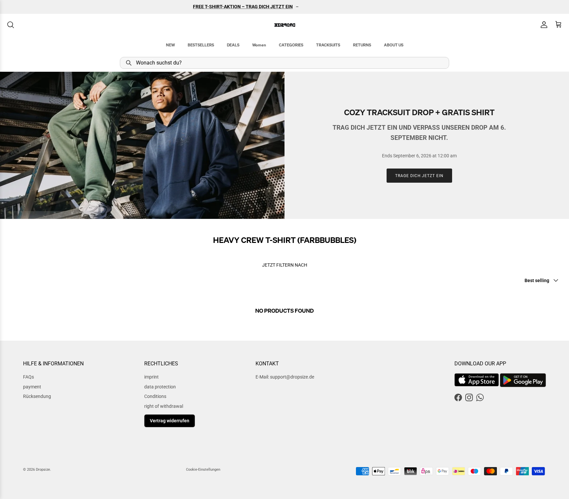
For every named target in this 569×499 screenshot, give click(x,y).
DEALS (233, 45)
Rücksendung (37, 396)
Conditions (155, 396)
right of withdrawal (163, 406)
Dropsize (43, 469)
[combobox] (284, 63)
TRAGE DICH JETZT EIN (419, 175)
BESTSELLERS (201, 45)
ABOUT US (393, 45)
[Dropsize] (284, 24)
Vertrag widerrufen (169, 420)
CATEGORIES (291, 45)
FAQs (28, 377)
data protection (160, 386)
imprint (151, 377)
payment (32, 386)
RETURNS (362, 45)
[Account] (542, 25)
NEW (170, 45)
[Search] (10, 25)
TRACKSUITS (328, 45)
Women (259, 45)
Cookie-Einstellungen (203, 469)
